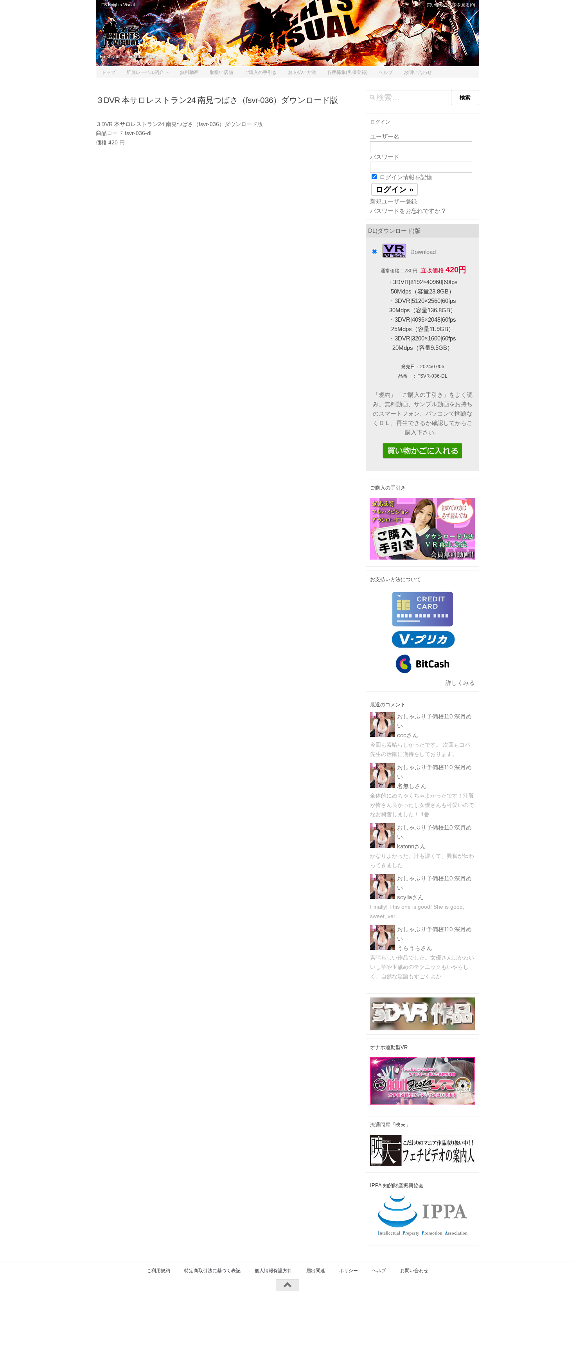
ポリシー (348, 1270)
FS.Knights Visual (118, 4)
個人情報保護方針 (273, 1270)
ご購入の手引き (260, 72)
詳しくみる (460, 682)
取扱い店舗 (221, 72)
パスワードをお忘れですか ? (407, 210)
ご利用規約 (158, 1270)
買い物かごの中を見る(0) (450, 4)
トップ (108, 72)
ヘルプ (386, 72)
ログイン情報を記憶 (405, 177)
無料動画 (189, 72)
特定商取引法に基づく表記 (212, 1270)
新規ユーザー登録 (393, 201)
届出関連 (315, 1270)
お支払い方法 (302, 72)
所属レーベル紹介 (145, 72)
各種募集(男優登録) (347, 72)
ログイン (380, 122)
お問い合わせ (418, 72)
